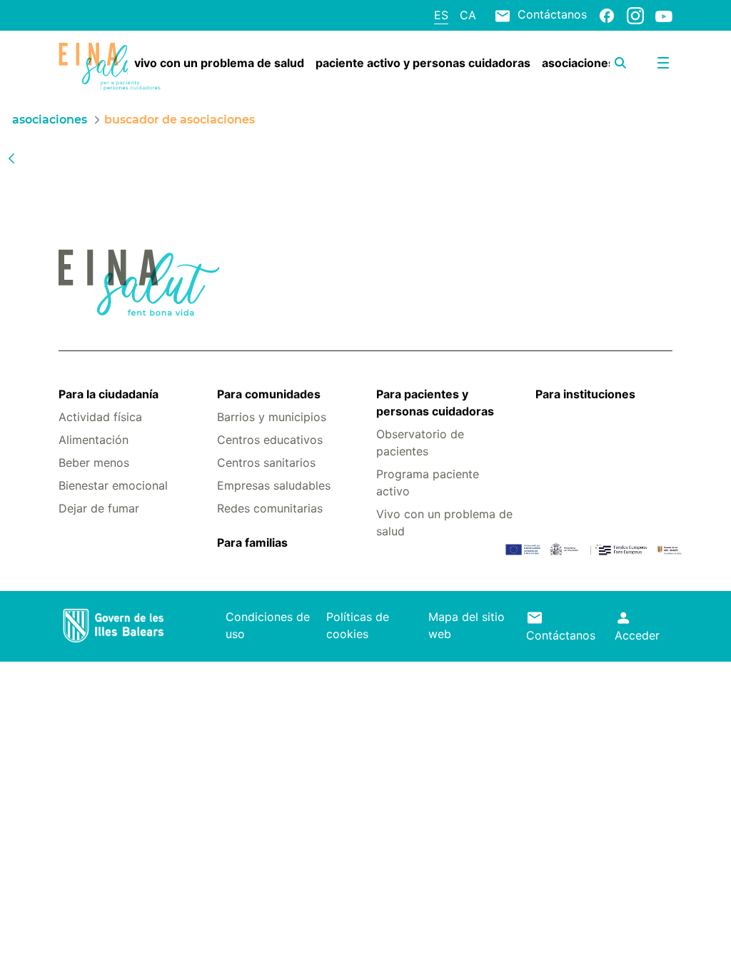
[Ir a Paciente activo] (110, 66)
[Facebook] (606, 15)
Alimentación (93, 440)
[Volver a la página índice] (11, 157)
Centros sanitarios (266, 462)
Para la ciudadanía (108, 394)
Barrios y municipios (271, 417)
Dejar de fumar (99, 508)
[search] (620, 63)
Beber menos (94, 462)
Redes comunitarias (270, 508)
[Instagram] (635, 15)
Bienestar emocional (113, 485)
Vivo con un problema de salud (444, 522)
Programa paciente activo (427, 482)
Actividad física (100, 417)
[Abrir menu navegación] (663, 63)
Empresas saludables (274, 485)
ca (468, 15)
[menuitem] (219, 63)
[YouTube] (663, 16)
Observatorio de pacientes (420, 442)
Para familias (252, 542)
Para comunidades (269, 394)
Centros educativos (270, 440)
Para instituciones (585, 394)
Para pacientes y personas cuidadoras (435, 402)
